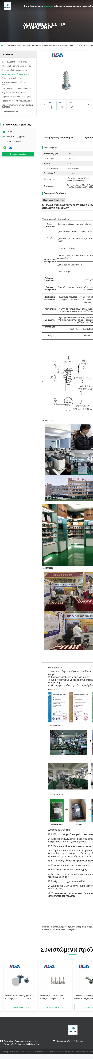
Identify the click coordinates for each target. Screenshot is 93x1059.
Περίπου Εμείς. (36, 6)
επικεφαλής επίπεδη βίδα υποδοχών (58, 930)
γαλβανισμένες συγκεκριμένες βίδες (65, 927)
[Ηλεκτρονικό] (10, 148)
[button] (16, 981)
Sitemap (3, 1052)
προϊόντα (48, 6)
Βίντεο (69, 6)
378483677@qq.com (16, 137)
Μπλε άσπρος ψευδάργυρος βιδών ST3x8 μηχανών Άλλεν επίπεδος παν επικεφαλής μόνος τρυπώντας (20, 997)
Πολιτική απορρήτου (16, 1052)
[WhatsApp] (5, 148)
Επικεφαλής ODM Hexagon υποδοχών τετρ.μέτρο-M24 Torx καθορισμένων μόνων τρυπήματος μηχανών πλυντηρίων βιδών (54, 997)
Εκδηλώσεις (59, 6)
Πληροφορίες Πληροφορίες (59, 137)
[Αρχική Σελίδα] (7, 6)
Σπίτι (26, 6)
